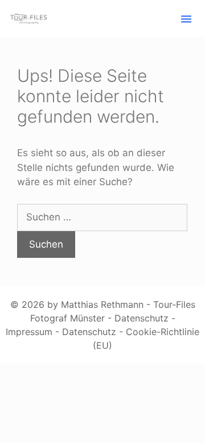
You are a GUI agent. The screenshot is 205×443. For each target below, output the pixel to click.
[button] (186, 18)
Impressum (29, 331)
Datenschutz (141, 318)
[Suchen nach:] (102, 217)
